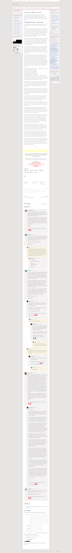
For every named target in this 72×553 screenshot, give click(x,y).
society (55, 66)
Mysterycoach (31, 301)
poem (55, 59)
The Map (39, 0)
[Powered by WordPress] (57, 551)
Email (27, 528)
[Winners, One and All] (35, 179)
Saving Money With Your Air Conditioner (55, 20)
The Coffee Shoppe (29, 0)
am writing (51, 44)
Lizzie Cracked (30, 372)
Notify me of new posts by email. (31, 537)
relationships (53, 64)
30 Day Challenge (52, 43)
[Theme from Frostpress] (59, 551)
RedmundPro (52, 62)
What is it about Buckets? (42, 401)
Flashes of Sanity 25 (17, 30)
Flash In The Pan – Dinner (41, 496)
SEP (53, 66)
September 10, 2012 (36, 210)
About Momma (20, 0)
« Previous (26, 206)
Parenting (52, 59)
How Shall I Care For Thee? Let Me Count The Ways (55, 16)
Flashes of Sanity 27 (17, 26)
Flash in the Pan (43, 197)
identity (54, 54)
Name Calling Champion (30, 197)
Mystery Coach (43, 191)
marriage (52, 57)
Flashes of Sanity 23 (17, 33)
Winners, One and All (35, 181)
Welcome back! (16, 20)
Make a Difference (52, 56)
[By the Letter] (27, 179)
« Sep (51, 82)
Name (27, 526)
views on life (55, 67)
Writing (57, 68)
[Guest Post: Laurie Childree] (44, 179)
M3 (50, 55)
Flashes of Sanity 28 (17, 25)
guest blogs (34, 191)
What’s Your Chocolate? (42, 228)
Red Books (24, 0)
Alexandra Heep (30, 210)
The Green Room (34, 0)
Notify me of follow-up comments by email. (32, 535)
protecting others (33, 192)
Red (29, 247)
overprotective (27, 192)
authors (55, 44)
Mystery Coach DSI (27, 16)
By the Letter (26, 181)
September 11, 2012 (37, 258)
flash (54, 49)
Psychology (56, 60)
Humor (51, 54)
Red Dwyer (53, 62)
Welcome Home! (15, 0)
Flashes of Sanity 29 (17, 23)
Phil (52, 23)
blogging (52, 45)
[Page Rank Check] (53, 38)
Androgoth (29, 234)
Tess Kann (29, 488)
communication (28, 191)
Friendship (54, 53)
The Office (42, 0)
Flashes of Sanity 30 (17, 21)
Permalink (33, 188)
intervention (38, 191)
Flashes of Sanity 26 (17, 28)
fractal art (53, 51)
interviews (56, 54)
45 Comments (46, 188)
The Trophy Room (47, 0)
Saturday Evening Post (52, 65)
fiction (51, 49)
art (53, 44)
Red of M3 (53, 12)
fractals (56, 51)
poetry (52, 60)
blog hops (55, 45)
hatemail (57, 53)
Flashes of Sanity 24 (17, 31)
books (54, 47)
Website (27, 530)
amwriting (57, 43)
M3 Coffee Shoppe (54, 55)
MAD (57, 55)
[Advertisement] (36, 150)
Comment (27, 514)
